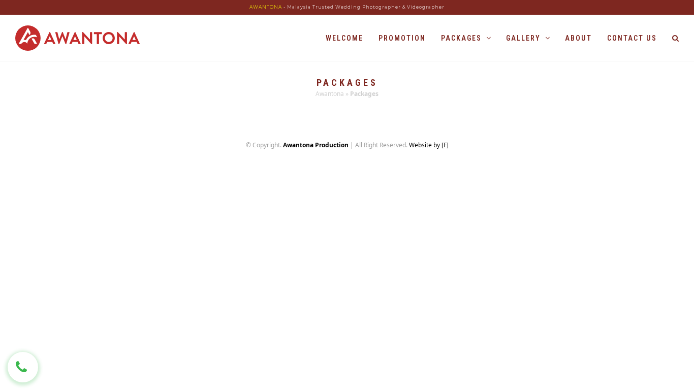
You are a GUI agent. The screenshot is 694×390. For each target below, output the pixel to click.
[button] (675, 38)
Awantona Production (316, 145)
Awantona (330, 93)
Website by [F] (429, 145)
